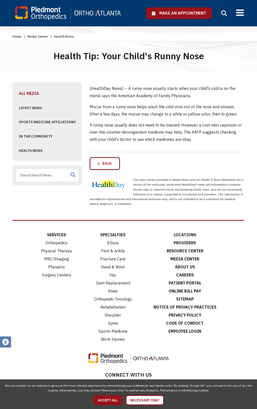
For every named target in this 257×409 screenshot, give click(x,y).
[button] (224, 13)
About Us (185, 266)
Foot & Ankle (113, 250)
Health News (31, 150)
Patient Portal (185, 282)
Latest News (30, 108)
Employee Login (184, 331)
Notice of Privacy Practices (185, 307)
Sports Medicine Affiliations (47, 122)
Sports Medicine (112, 331)
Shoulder (113, 315)
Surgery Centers (56, 274)
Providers (185, 242)
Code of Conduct (185, 323)
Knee (112, 291)
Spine (113, 323)
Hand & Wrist (113, 266)
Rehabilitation (112, 307)
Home (17, 36)
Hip (113, 274)
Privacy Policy (185, 315)
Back (106, 163)
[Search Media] (73, 175)
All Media (29, 93)
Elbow (113, 242)
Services (56, 234)
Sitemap (185, 299)
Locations (185, 234)
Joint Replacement (113, 282)
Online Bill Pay (185, 291)
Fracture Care (112, 258)
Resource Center (185, 250)
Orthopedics (56, 242)
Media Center (37, 36)
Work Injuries (113, 339)
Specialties (112, 234)
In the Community (35, 136)
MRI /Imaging (56, 258)
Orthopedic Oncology (113, 299)
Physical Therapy (56, 250)
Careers (185, 274)
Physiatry (56, 266)
